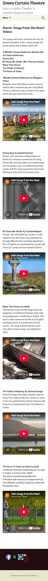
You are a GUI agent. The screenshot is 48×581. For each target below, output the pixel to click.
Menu (5, 17)
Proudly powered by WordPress (24, 575)
